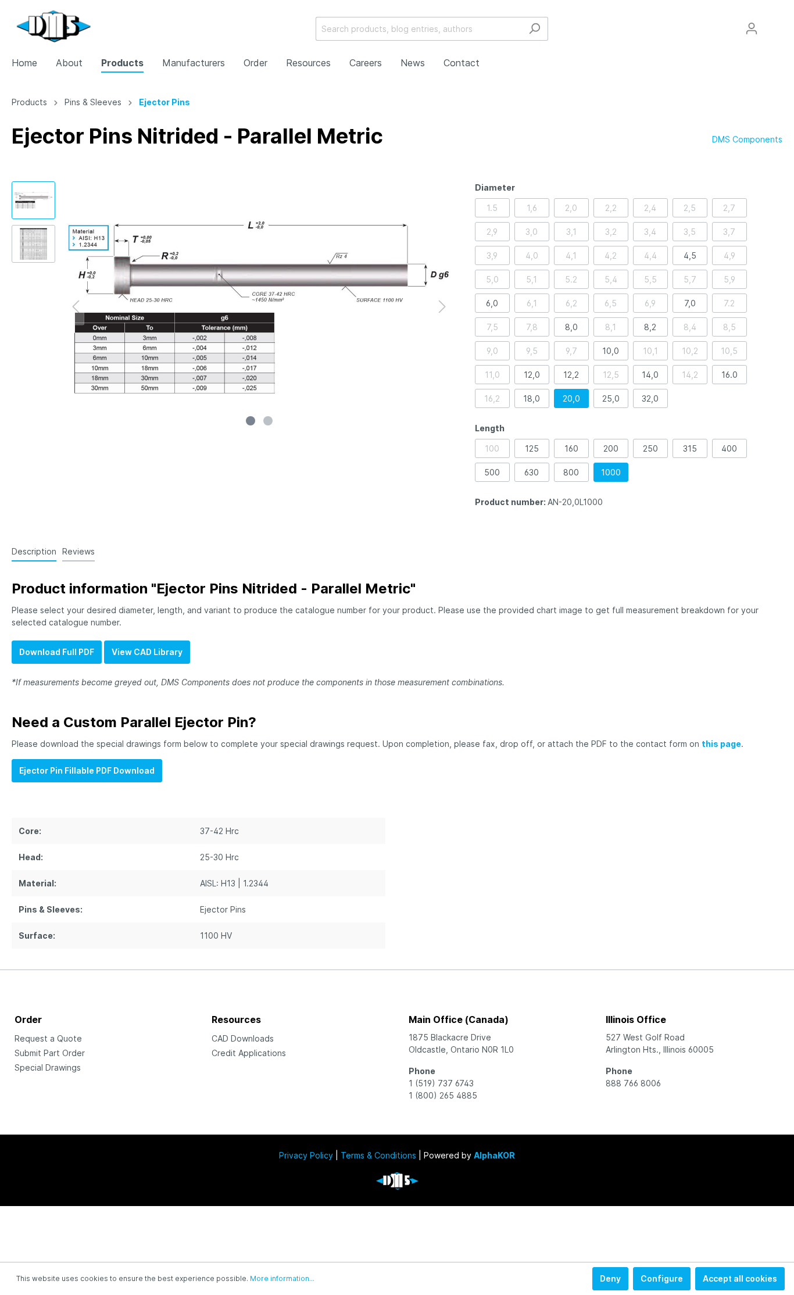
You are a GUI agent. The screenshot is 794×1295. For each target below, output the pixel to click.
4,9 (729, 255)
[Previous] (75, 306)
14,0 (650, 375)
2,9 (492, 232)
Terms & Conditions (378, 1155)
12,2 (571, 375)
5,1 (531, 279)
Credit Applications (249, 1053)
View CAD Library (147, 652)
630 (531, 472)
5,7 (690, 279)
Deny (610, 1278)
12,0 (532, 375)
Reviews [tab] (78, 551)
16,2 (492, 398)
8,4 (690, 327)
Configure (662, 1278)
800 (571, 472)
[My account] (751, 28)
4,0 (531, 255)
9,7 (571, 351)
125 (532, 448)
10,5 (729, 351)
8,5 (729, 327)
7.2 (729, 303)
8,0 (571, 327)
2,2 (611, 208)
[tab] (34, 551)
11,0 (492, 375)
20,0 (571, 398)
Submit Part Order (50, 1053)
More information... (282, 1278)
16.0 (729, 375)
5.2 (571, 279)
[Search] (534, 29)
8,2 (650, 327)
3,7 (729, 232)
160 (571, 448)
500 (492, 472)
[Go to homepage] (54, 26)
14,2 (690, 375)
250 (650, 448)
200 (610, 448)
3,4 (650, 232)
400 (729, 448)
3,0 (531, 232)
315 (690, 448)
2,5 (690, 208)
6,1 (532, 303)
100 (492, 448)
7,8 (532, 327)
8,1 (610, 327)
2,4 (650, 208)
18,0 (531, 398)
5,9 (729, 279)
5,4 (611, 279)
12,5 (611, 375)
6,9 (650, 303)
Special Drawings (48, 1067)
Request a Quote (48, 1038)
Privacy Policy (306, 1155)
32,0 (650, 398)
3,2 (611, 232)
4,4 (650, 255)
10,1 (650, 351)
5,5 (650, 279)
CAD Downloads (243, 1038)
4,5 (690, 255)
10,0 (610, 351)
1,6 (532, 208)
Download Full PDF (56, 652)
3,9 (492, 255)
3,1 (571, 232)
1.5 (492, 208)
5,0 (492, 279)
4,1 (571, 255)
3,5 (690, 232)
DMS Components (747, 139)
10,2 (690, 351)
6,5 (611, 303)
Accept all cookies (740, 1278)
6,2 (571, 303)
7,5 (492, 327)
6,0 (492, 303)
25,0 (611, 398)
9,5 (532, 351)
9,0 (492, 351)
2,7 (729, 208)
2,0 (571, 208)
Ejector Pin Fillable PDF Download (87, 770)
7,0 (690, 303)
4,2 (611, 255)
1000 (611, 472)
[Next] (442, 306)
